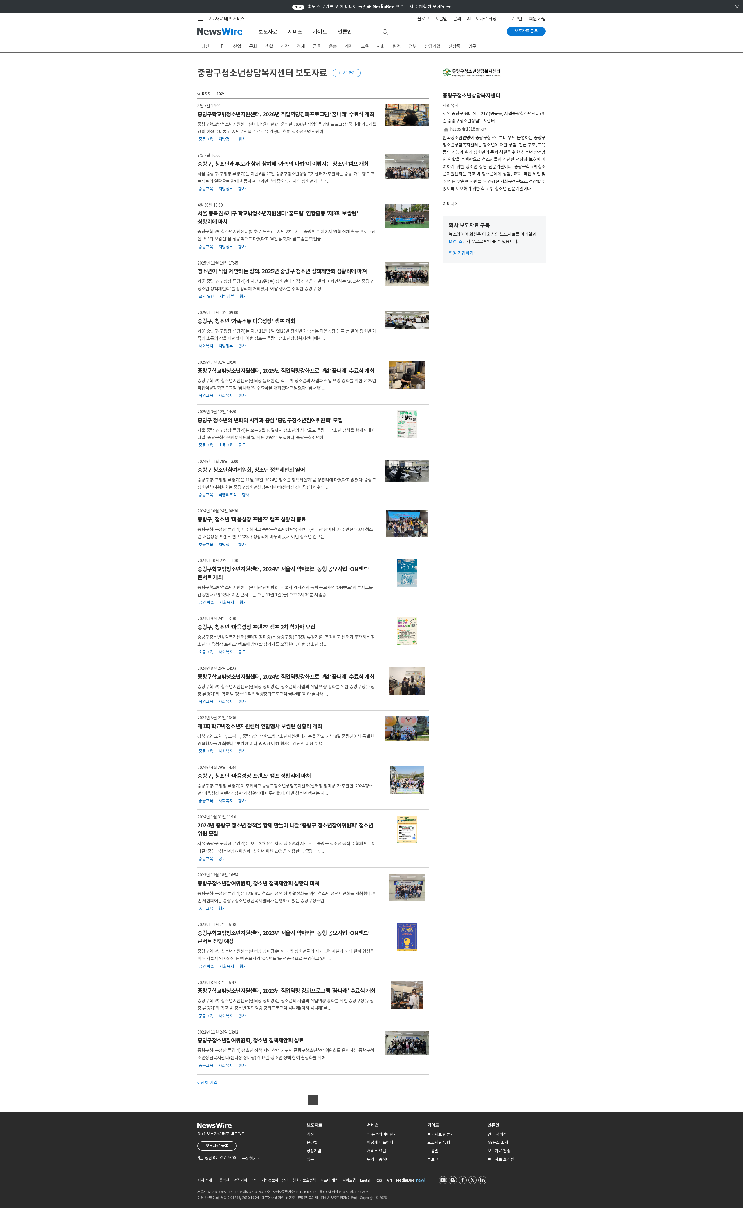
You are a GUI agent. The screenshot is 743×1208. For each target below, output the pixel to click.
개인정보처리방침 (275, 1180)
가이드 (320, 31)
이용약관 (223, 1180)
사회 (381, 46)
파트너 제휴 (329, 1180)
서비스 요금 (376, 1150)
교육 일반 (206, 296)
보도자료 (267, 31)
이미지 (449, 204)
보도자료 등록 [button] (216, 1145)
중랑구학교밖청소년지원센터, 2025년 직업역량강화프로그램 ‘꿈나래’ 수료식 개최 (285, 370)
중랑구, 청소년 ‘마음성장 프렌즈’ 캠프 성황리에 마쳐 (254, 775)
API (389, 1180)
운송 (333, 46)
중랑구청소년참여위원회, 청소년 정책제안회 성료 (250, 1040)
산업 (237, 46)
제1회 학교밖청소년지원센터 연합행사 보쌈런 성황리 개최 (259, 726)
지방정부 (226, 139)
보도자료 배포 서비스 (226, 18)
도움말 (441, 18)
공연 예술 (206, 602)
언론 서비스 (497, 1134)
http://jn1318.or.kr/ (468, 129)
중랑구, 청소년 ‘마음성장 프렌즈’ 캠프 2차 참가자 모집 (256, 627)
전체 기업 (207, 1082)
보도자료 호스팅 (501, 1159)
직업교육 (206, 395)
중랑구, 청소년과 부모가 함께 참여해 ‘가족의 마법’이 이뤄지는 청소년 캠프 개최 (283, 163)
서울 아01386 (230, 1198)
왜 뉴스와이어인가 (382, 1134)
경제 (301, 46)
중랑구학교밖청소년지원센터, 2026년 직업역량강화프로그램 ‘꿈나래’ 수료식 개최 (285, 114)
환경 (397, 46)
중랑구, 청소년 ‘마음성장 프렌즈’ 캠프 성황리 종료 (251, 519)
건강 (285, 46)
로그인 (516, 18)
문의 (457, 18)
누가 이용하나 (378, 1159)
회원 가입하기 (462, 253)
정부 (412, 46)
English (366, 1180)
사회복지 (206, 346)
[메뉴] (201, 18)
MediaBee (405, 1180)
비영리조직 (228, 494)
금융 (317, 46)
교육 (365, 46)
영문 (472, 46)
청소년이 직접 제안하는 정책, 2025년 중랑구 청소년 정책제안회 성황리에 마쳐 (282, 271)
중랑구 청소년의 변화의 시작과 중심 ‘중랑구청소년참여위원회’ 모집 (269, 420)
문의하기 (250, 1158)
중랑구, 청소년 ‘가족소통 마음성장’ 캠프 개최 (246, 321)
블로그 (423, 18)
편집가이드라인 (245, 1180)
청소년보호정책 (304, 1180)
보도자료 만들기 (440, 1134)
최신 (205, 46)
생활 (269, 46)
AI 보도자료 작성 (481, 18)
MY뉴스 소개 (498, 1142)
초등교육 (226, 445)
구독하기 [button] (347, 72)
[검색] (385, 32)
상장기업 (432, 46)
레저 (349, 46)
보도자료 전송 (499, 1150)
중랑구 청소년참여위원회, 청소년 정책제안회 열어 (251, 469)
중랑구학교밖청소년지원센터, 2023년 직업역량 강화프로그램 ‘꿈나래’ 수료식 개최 (286, 990)
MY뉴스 (455, 241)
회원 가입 (537, 18)
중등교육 (206, 139)
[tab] (334, 1125)
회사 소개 (204, 1180)
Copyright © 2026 (373, 1198)
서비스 (295, 31)
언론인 (345, 31)
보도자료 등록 (526, 31)
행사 (242, 139)
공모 (242, 445)
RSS (206, 94)
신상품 (454, 46)
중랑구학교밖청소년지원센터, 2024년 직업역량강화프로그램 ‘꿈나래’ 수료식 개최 (285, 676)
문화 (253, 46)
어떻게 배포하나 (380, 1142)
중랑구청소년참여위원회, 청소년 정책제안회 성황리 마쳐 (258, 883)
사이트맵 (349, 1180)
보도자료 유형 (438, 1142)
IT (221, 46)
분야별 (312, 1142)
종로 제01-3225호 (355, 1192)
